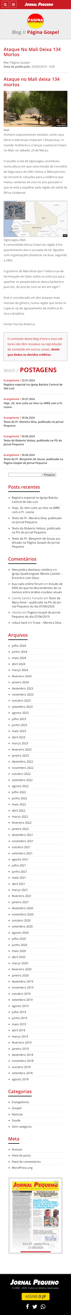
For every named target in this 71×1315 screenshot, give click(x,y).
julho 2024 (19, 646)
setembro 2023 (22, 707)
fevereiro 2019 (21, 1042)
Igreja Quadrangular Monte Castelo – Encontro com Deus (37, 576)
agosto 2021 (20, 859)
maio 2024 (19, 658)
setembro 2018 (22, 1073)
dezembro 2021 (22, 835)
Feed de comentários (26, 1162)
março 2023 (20, 743)
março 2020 (20, 963)
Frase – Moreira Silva (47, 623)
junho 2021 (19, 872)
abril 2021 (18, 884)
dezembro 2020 (22, 908)
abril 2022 (18, 810)
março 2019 (20, 1036)
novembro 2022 (22, 768)
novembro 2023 (22, 694)
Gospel (16, 1108)
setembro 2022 (22, 780)
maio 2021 (19, 878)
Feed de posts (21, 1155)
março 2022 (20, 817)
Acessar (17, 1149)
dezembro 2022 (22, 761)
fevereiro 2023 (21, 749)
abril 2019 (18, 1030)
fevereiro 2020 (21, 969)
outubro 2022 (21, 774)
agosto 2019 (20, 1006)
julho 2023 (19, 719)
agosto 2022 (20, 786)
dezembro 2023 (22, 688)
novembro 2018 (22, 1061)
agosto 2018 (20, 1079)
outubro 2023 (21, 700)
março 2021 (20, 890)
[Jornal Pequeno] (39, 4)
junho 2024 (19, 652)
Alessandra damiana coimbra (32, 570)
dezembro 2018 (22, 1055)
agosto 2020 (20, 933)
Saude (16, 1120)
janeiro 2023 (20, 755)
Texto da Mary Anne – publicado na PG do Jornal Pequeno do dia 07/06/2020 (37, 602)
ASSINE (35, 1296)
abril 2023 (18, 737)
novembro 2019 (22, 987)
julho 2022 (19, 792)
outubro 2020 (21, 920)
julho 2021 (19, 865)
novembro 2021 (22, 841)
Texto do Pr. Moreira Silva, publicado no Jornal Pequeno (37, 520)
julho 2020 (19, 939)
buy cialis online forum (27, 584)
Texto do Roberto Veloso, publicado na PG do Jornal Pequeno (36, 530)
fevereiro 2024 (21, 676)
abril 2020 (18, 957)
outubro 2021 (21, 847)
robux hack (19, 623)
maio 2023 (19, 731)
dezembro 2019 (22, 981)
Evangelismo (20, 1102)
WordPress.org (22, 1168)
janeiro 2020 (20, 975)
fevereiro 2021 (21, 896)
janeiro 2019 (20, 1049)
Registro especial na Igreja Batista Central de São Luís (35, 500)
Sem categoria (21, 1127)
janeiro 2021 (20, 902)
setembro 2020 (22, 926)
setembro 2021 (22, 853)
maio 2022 (19, 804)
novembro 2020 (22, 914)
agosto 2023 (20, 713)
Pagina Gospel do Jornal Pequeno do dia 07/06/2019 (36, 614)
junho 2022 (19, 798)
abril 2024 (18, 664)
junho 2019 (19, 1018)
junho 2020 (19, 945)
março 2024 (20, 670)
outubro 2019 (21, 994)
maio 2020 (19, 951)
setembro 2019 (22, 1000)
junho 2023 (19, 725)
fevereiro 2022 (21, 823)
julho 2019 (19, 1012)
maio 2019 (19, 1024)
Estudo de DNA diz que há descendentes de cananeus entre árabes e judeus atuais (37, 588)
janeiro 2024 (20, 682)
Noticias (17, 1114)
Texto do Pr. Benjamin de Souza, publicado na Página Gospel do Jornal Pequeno (36, 542)
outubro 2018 (21, 1067)
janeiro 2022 (20, 829)
